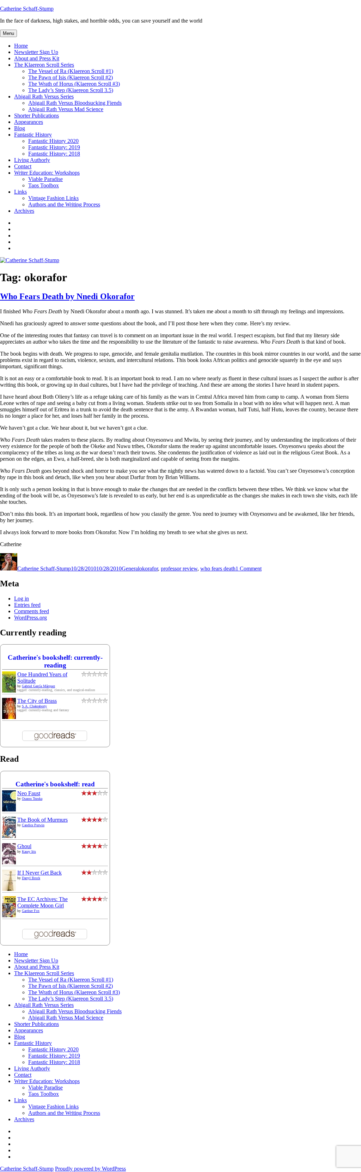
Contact (22, 166)
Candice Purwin (33, 825)
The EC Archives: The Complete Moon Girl (42, 902)
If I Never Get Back (39, 873)
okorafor (148, 569)
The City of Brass (37, 701)
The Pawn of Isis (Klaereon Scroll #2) (70, 77)
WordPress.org (30, 618)
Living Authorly (32, 160)
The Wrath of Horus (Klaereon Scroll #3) (74, 84)
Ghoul (24, 846)
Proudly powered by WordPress (90, 1169)
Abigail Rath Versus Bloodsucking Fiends (75, 103)
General (130, 569)
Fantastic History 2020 (53, 141)
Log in (21, 599)
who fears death (217, 569)
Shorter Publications (36, 116)
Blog (19, 128)
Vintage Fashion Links (53, 198)
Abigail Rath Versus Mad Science (65, 109)
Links (20, 192)
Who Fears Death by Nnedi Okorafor (67, 296)
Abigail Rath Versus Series (44, 96)
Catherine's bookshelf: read (55, 784)
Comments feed (31, 611)
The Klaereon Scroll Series (44, 65)
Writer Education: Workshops (47, 173)
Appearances (28, 122)
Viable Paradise (45, 179)
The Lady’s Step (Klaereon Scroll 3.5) (70, 90)
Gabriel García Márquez (38, 686)
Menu (8, 33)
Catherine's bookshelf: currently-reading (55, 661)
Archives (24, 211)
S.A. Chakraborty (34, 706)
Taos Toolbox (43, 185)
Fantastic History (33, 135)
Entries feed (27, 605)
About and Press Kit (36, 58)
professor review (179, 569)
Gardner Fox (30, 911)
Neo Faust (28, 793)
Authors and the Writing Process (64, 204)
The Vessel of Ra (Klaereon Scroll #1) (70, 71)
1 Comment (248, 569)
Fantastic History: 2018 (54, 154)
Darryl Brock (31, 878)
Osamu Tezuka (32, 799)
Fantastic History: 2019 (54, 147)
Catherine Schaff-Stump (27, 9)
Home (21, 46)
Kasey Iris (29, 851)
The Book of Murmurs (42, 820)
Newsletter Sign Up (36, 52)
